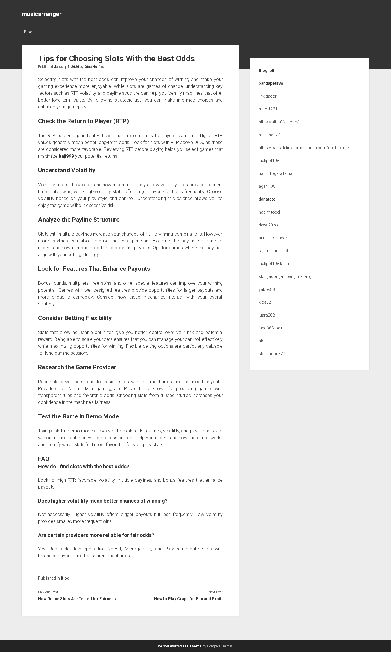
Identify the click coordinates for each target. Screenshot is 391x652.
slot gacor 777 (272, 353)
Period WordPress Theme (180, 646)
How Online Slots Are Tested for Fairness (77, 598)
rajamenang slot (273, 250)
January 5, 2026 (66, 67)
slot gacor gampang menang (285, 276)
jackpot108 (269, 160)
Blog (28, 32)
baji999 (66, 156)
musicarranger (42, 14)
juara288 (267, 315)
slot (262, 341)
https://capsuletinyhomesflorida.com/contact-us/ (304, 147)
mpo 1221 (268, 109)
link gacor (268, 96)
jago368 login (271, 328)
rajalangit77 (269, 135)
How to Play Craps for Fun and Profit (188, 598)
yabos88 (267, 289)
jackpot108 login (274, 263)
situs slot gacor (273, 238)
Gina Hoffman (95, 67)
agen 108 (267, 186)
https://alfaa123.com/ (279, 122)
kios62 (265, 302)
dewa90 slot (270, 225)
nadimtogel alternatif (277, 173)
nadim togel (269, 212)
